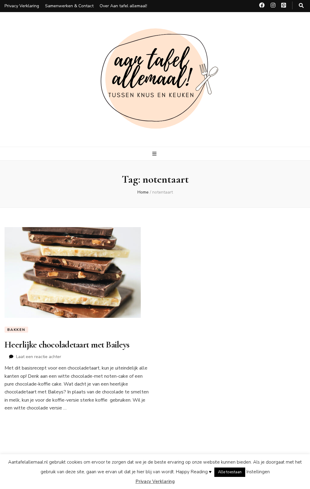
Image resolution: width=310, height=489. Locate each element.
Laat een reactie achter (38, 357)
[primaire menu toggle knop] (155, 153)
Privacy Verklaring (22, 6)
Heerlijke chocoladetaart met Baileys (67, 344)
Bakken (16, 329)
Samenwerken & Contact (69, 6)
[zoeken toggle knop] (301, 5)
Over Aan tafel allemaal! (123, 6)
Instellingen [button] (258, 472)
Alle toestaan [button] (230, 472)
